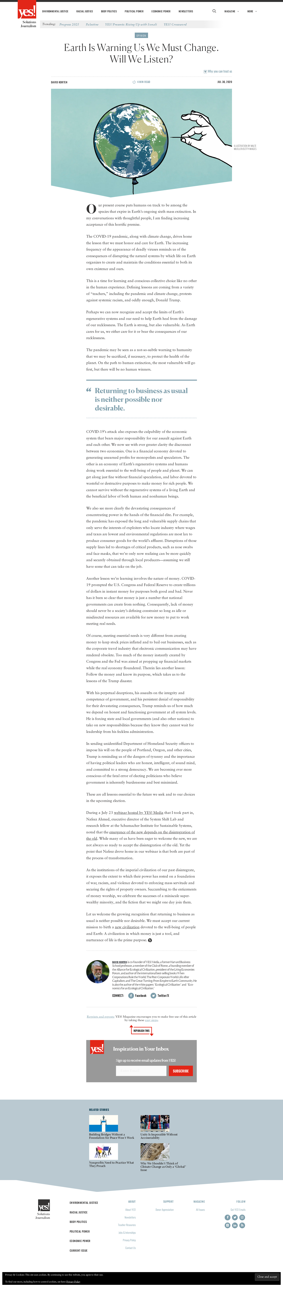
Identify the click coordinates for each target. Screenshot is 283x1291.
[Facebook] (227, 1217)
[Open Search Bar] (214, 11)
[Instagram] (242, 1217)
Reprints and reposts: (101, 1016)
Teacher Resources (127, 1225)
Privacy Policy (129, 1240)
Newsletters (186, 11)
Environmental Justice (55, 11)
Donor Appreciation (165, 1209)
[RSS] (242, 1225)
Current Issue (79, 1250)
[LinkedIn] (235, 1225)
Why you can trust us (219, 71)
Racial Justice (84, 11)
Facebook (140, 995)
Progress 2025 (69, 24)
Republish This (142, 1030)
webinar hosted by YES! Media (138, 813)
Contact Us (130, 1248)
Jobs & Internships (127, 1232)
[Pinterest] (227, 1225)
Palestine (92, 24)
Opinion (141, 35)
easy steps (151, 1020)
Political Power (134, 11)
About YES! (130, 1209)
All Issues (200, 1209)
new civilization (127, 927)
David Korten (59, 82)
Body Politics (109, 11)
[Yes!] (27, 9)
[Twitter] (235, 1217)
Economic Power (161, 11)
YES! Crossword (175, 24)
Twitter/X (163, 995)
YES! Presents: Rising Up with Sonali (131, 24)
